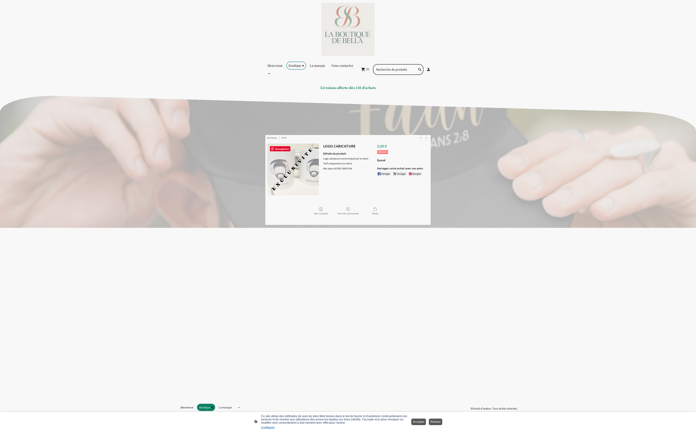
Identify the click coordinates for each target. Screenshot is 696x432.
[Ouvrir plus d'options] (269, 73)
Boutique (272, 137)
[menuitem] (421, 137)
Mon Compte (321, 213)
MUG (284, 137)
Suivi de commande (348, 213)
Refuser (435, 421)
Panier (375, 213)
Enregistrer (282, 149)
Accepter (418, 421)
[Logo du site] (347, 29)
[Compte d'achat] (428, 69)
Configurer (268, 427)
